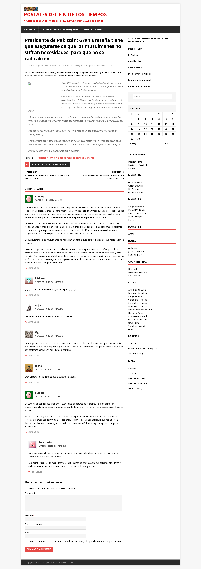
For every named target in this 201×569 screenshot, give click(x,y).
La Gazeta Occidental (139, 86)
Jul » (166, 143)
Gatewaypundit (135, 185)
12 (159, 124)
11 (152, 124)
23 (138, 133)
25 (152, 133)
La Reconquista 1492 (138, 213)
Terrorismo (101, 65)
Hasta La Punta (135, 313)
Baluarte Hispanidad (137, 293)
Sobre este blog (93, 29)
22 (132, 133)
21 (173, 128)
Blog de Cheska (135, 296)
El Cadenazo (134, 55)
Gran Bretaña (68, 65)
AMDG (54, 65)
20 (166, 128)
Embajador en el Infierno (140, 309)
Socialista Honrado (137, 326)
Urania (131, 329)
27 (166, 133)
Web (27, 532)
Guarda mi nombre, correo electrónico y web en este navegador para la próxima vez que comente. (75, 541)
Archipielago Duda (137, 289)
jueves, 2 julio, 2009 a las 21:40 (47, 396)
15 (132, 128)
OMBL (131, 234)
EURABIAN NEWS (136, 209)
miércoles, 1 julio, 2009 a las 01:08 (49, 309)
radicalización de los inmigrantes (49, 164)
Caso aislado (135, 67)
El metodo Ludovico (137, 306)
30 (138, 138)
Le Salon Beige (135, 254)
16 (138, 128)
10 (145, 124)
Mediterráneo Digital (139, 73)
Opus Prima (133, 322)
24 (145, 133)
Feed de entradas (136, 378)
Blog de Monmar (136, 206)
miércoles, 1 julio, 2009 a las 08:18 (49, 336)
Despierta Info (136, 48)
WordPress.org (135, 388)
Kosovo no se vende (138, 316)
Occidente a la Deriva (138, 319)
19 (159, 128)
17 (145, 128)
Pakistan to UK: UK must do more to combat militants (66, 157)
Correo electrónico (34, 524)
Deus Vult (132, 269)
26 (159, 133)
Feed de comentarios (138, 383)
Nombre (29, 515)
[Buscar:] (152, 96)
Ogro (38, 332)
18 (152, 128)
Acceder (132, 373)
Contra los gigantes (137, 303)
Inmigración (80, 65)
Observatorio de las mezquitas (59, 29)
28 (173, 133)
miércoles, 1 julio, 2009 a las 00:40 (49, 282)
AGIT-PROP (29, 29)
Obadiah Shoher (136, 192)
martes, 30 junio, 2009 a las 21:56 (48, 200)
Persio (131, 219)
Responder (33, 268)
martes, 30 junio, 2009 (38, 65)
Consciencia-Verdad (137, 299)
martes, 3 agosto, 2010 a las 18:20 (52, 446)
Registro (132, 368)
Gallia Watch (134, 248)
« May (133, 143)
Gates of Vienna (135, 182)
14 (173, 124)
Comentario (30, 493)
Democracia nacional (139, 80)
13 (166, 124)
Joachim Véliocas (136, 251)
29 (132, 138)
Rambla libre (135, 61)
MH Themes (68, 562)
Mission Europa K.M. (138, 272)
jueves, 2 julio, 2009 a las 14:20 (47, 369)
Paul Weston (134, 275)
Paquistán (90, 65)
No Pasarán (134, 189)
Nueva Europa (135, 216)
